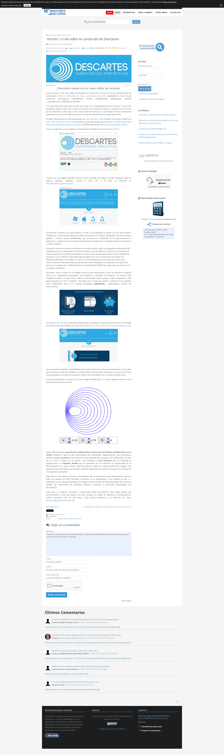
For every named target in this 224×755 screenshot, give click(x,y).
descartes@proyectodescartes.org (60, 500)
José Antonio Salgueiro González (72, 638)
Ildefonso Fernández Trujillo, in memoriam (62, 674)
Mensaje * (50, 531)
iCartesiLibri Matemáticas (88, 690)
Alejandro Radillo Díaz (83, 326)
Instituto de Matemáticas (116, 122)
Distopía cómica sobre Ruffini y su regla (155, 143)
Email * (48, 567)
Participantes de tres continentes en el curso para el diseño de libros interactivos (78, 627)
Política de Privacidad (169, 2)
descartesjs (63, 518)
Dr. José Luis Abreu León (59, 122)
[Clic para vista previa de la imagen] (88, 69)
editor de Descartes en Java (71, 96)
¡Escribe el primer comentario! (57, 51)
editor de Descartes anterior (115, 125)
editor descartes (75, 518)
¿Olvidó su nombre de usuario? (152, 99)
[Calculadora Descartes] (158, 209)
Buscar (136, 22)
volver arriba (126, 601)
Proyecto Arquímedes (151, 730)
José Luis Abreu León (103, 326)
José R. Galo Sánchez (64, 44)
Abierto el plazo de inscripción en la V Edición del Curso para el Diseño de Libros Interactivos (83, 643)
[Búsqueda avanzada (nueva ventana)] (151, 47)
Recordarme (142, 84)
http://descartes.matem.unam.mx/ (59, 184)
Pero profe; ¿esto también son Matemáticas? (157, 115)
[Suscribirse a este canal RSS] (177, 702)
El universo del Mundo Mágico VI (152, 129)
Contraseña (142, 75)
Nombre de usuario (145, 66)
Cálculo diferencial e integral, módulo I (61, 690)
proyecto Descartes (97, 96)
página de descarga (59, 323)
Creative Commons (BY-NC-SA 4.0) (112, 729)
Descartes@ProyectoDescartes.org (152, 718)
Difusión (61, 514)
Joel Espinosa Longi (95, 119)
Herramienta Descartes (151, 726)
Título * (49, 559)
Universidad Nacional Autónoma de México (64, 125)
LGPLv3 (116, 129)
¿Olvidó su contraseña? (148, 94)
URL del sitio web (52, 575)
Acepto (27, 5)
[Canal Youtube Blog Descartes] (159, 182)
